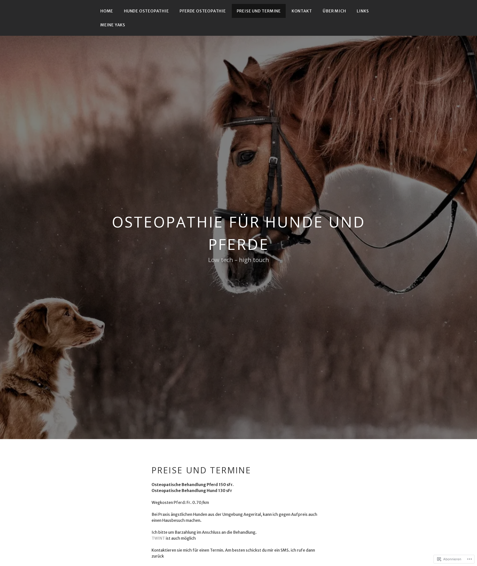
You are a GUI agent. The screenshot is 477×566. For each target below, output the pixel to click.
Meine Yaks (112, 24)
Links (363, 10)
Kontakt (302, 10)
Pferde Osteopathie (203, 10)
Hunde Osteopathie (146, 10)
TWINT (158, 538)
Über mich (334, 10)
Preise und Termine (259, 10)
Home (106, 10)
